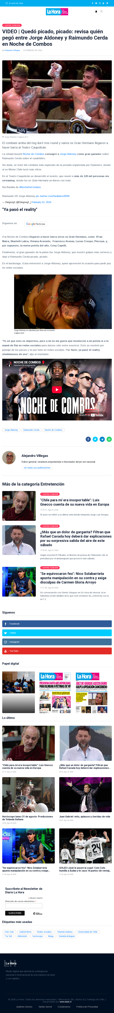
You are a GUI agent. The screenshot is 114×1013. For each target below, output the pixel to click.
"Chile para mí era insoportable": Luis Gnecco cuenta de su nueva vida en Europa (74, 502)
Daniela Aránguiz (67, 936)
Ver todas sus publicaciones (37, 468)
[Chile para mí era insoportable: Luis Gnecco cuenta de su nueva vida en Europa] (19, 506)
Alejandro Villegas (12, 50)
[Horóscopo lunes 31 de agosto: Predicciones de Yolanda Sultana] (28, 794)
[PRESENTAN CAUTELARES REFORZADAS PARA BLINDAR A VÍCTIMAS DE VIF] (55, 692)
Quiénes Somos (24, 1006)
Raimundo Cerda (31, 430)
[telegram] (107, 3)
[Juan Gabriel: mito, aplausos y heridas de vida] (85, 794)
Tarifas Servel (45, 1006)
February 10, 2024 (41, 202)
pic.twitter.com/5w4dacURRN (52, 196)
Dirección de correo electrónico (20, 901)
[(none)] (9, 457)
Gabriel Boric (25, 932)
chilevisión (22, 936)
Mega (50, 936)
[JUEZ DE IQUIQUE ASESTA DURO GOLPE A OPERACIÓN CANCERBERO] (91, 692)
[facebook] (93, 3)
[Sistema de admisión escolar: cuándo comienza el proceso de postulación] (18, 692)
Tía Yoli (8, 936)
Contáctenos (64, 1006)
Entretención (52, 484)
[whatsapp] (109, 439)
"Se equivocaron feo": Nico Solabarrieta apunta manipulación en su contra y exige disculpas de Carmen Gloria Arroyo (73, 578)
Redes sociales (44, 932)
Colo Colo (9, 932)
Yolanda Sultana (64, 932)
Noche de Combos (33, 154)
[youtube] (103, 3)
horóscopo (38, 936)
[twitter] (96, 3)
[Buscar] (101, 12)
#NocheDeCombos (30, 187)
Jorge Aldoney (68, 154)
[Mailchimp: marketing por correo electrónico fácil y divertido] (37, 915)
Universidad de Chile (88, 932)
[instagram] (100, 3)
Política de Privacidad (87, 1006)
